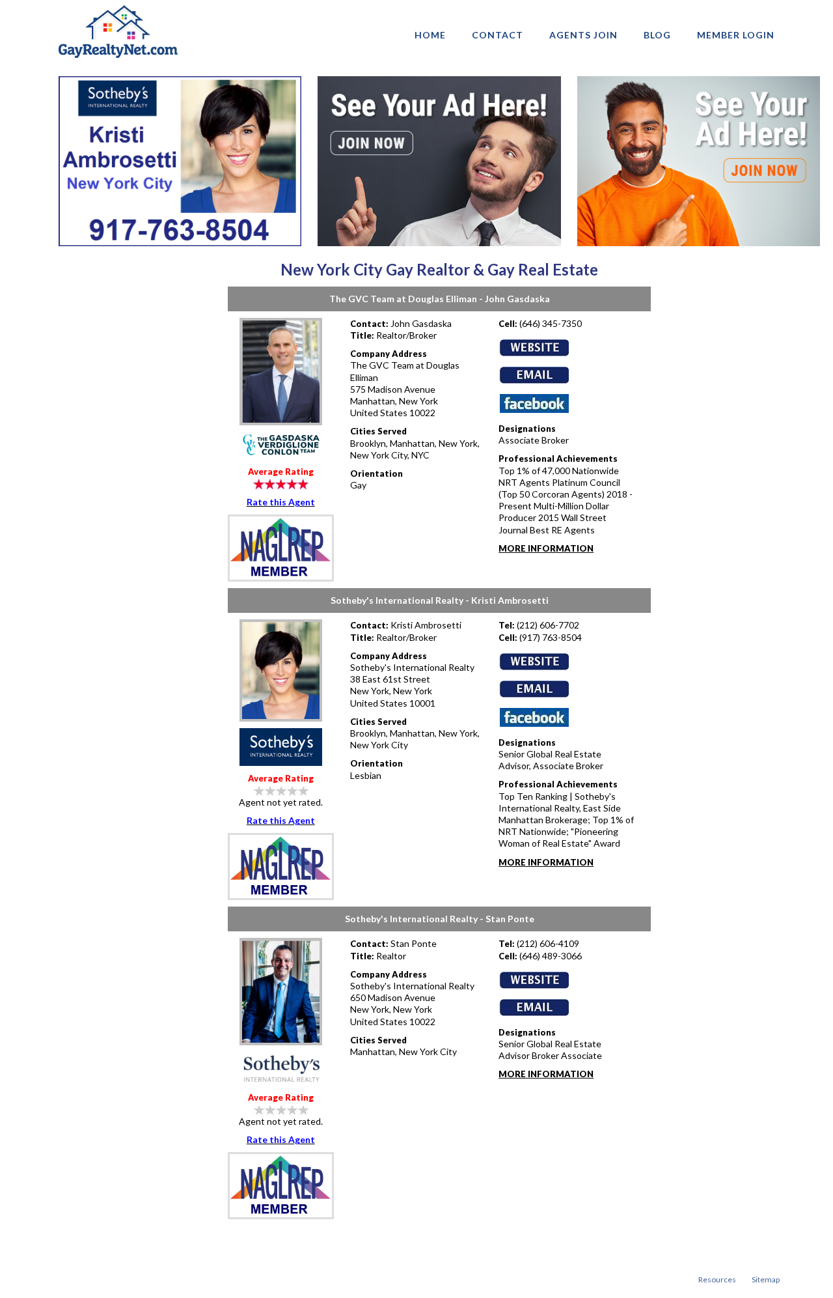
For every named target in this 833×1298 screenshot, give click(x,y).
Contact (497, 34)
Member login (735, 34)
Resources (717, 1279)
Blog (657, 34)
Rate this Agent (281, 501)
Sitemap (766, 1279)
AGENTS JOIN (583, 34)
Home (430, 34)
